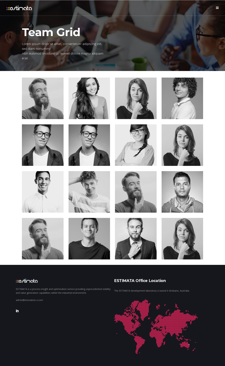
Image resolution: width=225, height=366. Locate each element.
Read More (36, 113)
